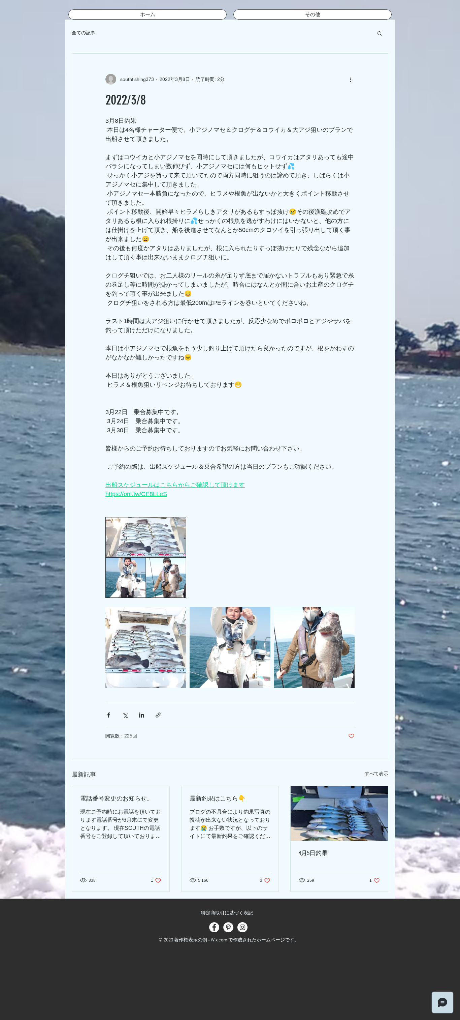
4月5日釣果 (313, 853)
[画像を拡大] (145, 557)
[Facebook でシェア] (108, 715)
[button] (379, 33)
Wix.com (219, 940)
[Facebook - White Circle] (214, 927)
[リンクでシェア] (158, 715)
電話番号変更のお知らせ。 (116, 798)
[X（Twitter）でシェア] (125, 715)
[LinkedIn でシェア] (141, 715)
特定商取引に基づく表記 (227, 913)
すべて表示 (376, 773)
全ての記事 (83, 32)
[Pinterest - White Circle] (228, 927)
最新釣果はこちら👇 (217, 798)
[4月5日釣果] (339, 813)
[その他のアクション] (351, 79)
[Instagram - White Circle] (242, 927)
